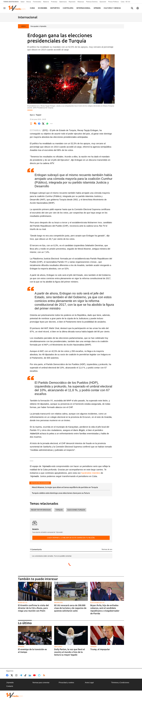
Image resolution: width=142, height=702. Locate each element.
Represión (72, 2)
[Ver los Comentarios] (35, 124)
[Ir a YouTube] (34, 675)
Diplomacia (63, 2)
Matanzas (81, 2)
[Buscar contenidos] (132, 8)
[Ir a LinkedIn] (30, 675)
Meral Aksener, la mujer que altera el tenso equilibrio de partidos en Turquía (65, 487)
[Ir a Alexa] (39, 675)
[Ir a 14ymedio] (17, 8)
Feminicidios (37, 2)
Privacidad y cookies (66, 682)
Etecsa (28, 2)
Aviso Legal (89, 682)
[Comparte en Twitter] (43, 124)
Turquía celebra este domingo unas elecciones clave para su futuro (61, 493)
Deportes (55, 8)
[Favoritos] (31, 124)
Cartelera (68, 8)
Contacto (9, 686)
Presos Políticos (113, 2)
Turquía (59, 510)
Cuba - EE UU (125, 2)
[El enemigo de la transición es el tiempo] (35, 635)
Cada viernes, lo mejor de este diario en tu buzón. (71, 538)
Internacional (84, 8)
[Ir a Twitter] (12, 675)
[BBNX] (14, 695)
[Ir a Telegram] (21, 675)
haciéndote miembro (90, 473)
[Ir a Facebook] (7, 675)
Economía (42, 8)
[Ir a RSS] (44, 675)
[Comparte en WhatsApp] (47, 124)
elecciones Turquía (76, 510)
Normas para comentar (41, 682)
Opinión (97, 8)
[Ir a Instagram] (16, 675)
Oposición (103, 2)
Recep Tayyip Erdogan (41, 510)
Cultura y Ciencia (112, 8)
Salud (22, 2)
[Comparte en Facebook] (39, 124)
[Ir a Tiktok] (25, 675)
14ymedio (10, 682)
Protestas (54, 2)
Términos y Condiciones (120, 682)
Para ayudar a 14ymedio (38, 26)
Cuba (32, 8)
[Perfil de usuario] (137, 8)
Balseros (46, 2)
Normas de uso (107, 549)
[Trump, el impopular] (107, 635)
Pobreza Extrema (92, 2)
